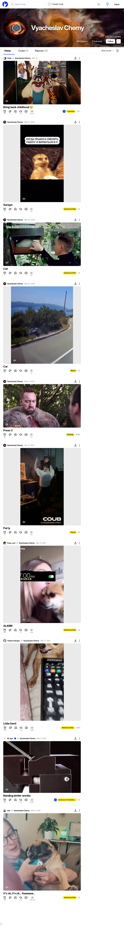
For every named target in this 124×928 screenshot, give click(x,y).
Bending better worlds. (17, 795)
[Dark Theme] (99, 4)
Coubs (23, 50)
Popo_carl (11, 543)
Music (73, 371)
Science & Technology (67, 800)
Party (6, 528)
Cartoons (70, 111)
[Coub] (5, 4)
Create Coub (57, 4)
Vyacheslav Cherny (23, 58)
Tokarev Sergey (13, 641)
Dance (73, 532)
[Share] (75, 58)
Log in (116, 4)
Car (5, 366)
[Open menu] (1, 924)
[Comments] (15, 111)
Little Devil (9, 723)
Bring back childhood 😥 (18, 107)
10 (78, 728)
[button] (118, 51)
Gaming (70, 434)
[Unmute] (7, 101)
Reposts (41, 50)
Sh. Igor (10, 738)
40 (78, 435)
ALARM (7, 625)
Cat (5, 268)
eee (8, 810)
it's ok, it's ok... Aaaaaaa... (19, 893)
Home (7, 50)
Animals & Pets (70, 209)
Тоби (9, 58)
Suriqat (7, 204)
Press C (8, 430)
